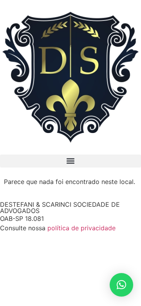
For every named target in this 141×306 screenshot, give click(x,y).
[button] (70, 161)
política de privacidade (81, 228)
